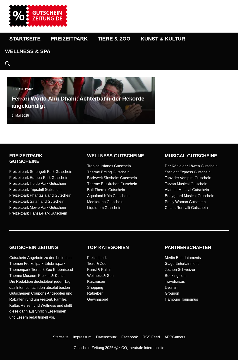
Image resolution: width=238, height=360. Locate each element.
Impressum (82, 337)
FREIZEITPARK (69, 39)
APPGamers (175, 337)
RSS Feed (151, 337)
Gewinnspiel (97, 299)
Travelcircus (175, 281)
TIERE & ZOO (114, 39)
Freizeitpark (97, 258)
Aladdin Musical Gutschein (187, 190)
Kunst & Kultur (99, 270)
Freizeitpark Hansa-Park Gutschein (38, 213)
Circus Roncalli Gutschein (186, 208)
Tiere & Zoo (96, 264)
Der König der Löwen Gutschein (191, 166)
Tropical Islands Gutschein (109, 166)
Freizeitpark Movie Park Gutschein (37, 207)
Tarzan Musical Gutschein (186, 184)
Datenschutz (106, 337)
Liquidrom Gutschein (104, 208)
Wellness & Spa (100, 276)
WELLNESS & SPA (27, 51)
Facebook (129, 337)
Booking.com (175, 276)
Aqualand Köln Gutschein (108, 196)
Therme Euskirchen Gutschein (112, 184)
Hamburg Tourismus (181, 299)
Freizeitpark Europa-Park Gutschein (38, 178)
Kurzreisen (96, 281)
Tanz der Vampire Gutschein (188, 178)
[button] (7, 64)
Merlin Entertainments (183, 258)
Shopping (95, 287)
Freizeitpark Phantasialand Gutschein (40, 195)
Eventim (171, 287)
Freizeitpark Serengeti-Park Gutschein (40, 172)
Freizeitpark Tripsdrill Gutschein (35, 190)
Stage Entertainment (181, 264)
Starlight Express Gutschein (188, 172)
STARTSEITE (25, 39)
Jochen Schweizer (180, 270)
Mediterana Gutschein (105, 202)
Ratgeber (94, 293)
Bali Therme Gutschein (106, 190)
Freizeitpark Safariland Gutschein (36, 201)
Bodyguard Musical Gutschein (189, 196)
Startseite (61, 337)
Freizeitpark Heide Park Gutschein (37, 183)
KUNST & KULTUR (163, 39)
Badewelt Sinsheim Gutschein (112, 178)
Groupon (172, 293)
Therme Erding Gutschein (108, 172)
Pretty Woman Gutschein (185, 202)
